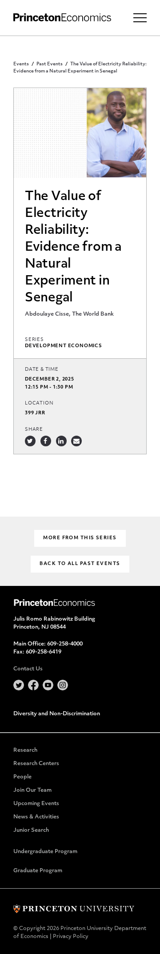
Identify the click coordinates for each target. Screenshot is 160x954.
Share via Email (76, 441)
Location (39, 403)
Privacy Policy (70, 936)
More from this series (79, 538)
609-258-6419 (43, 652)
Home (62, 17)
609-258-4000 (65, 644)
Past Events (49, 64)
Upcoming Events (36, 803)
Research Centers (36, 763)
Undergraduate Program (45, 851)
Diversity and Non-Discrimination (56, 714)
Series (34, 339)
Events (21, 64)
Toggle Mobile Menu (140, 17)
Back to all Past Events (80, 563)
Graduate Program (37, 871)
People (22, 777)
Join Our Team (32, 790)
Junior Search (31, 830)
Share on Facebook (45, 441)
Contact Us (28, 669)
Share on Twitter (30, 441)
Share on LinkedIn (61, 441)
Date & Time (42, 369)
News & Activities (36, 817)
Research (25, 750)
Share (34, 429)
